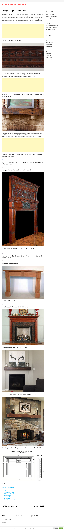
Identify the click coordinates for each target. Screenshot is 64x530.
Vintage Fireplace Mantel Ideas (9, 487)
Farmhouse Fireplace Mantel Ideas (9, 489)
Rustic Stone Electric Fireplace (52, 25)
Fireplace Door (49, 44)
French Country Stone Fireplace (52, 31)
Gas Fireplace (48, 55)
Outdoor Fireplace (49, 57)
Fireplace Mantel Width (7, 498)
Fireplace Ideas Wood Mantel (8, 492)
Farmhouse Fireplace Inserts (51, 21)
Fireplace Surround (49, 51)
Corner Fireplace (49, 40)
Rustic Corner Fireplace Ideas (51, 27)
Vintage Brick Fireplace (50, 29)
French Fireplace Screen (50, 18)
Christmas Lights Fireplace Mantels (10, 490)
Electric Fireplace (49, 42)
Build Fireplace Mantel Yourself (9, 499)
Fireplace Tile (48, 53)
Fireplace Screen (49, 49)
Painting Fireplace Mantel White (9, 493)
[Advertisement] (23, 31)
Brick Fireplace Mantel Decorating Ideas (35, 514)
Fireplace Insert (49, 46)
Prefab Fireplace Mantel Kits (22, 514)
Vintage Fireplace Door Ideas (51, 23)
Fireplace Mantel (49, 48)
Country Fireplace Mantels (8, 486)
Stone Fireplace (49, 59)
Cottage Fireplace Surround (51, 16)
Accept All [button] (61, 528)
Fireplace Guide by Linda (14, 4)
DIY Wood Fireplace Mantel (8, 495)
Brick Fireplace (49, 38)
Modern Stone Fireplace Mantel (9, 496)
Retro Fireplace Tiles (50, 14)
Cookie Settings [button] (56, 528)
